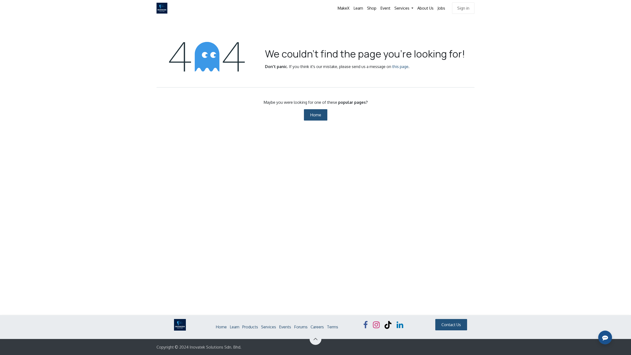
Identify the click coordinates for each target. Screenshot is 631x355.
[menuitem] (343, 8)
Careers (317, 326)
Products (250, 326)
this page (400, 66)
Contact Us (451, 324)
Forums (301, 326)
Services (268, 326)
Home (315, 114)
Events (285, 326)
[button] (315, 339)
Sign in (463, 8)
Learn (234, 326)
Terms (332, 326)
